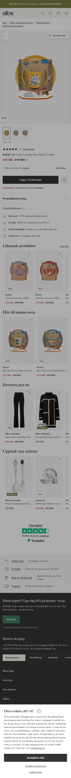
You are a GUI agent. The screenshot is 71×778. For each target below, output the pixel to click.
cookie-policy (38, 748)
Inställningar (35, 772)
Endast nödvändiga (35, 766)
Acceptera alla (35, 757)
